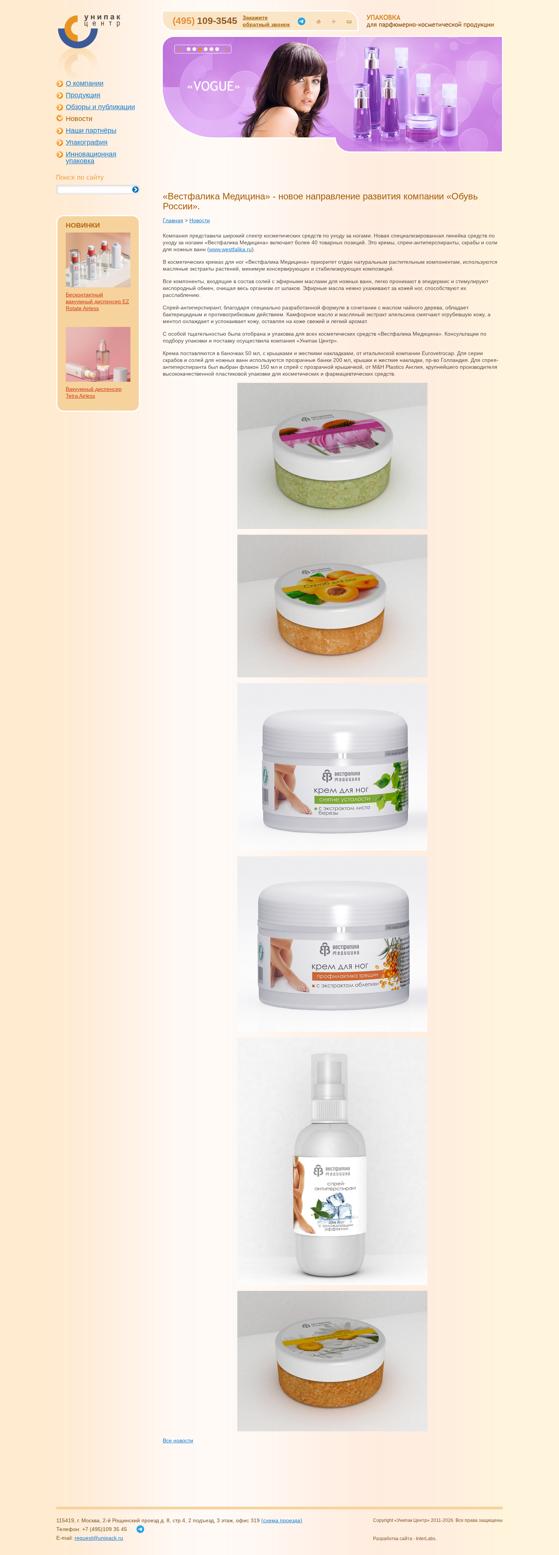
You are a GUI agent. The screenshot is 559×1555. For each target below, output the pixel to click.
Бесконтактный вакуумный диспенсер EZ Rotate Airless (97, 301)
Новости (79, 119)
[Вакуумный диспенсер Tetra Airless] (98, 380)
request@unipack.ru (99, 1538)
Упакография (87, 142)
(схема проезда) (281, 1520)
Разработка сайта (392, 1538)
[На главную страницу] (318, 21)
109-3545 (205, 20)
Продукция (83, 95)
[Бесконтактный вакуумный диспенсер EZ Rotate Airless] (98, 285)
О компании (84, 83)
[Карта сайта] (334, 21)
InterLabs (425, 1538)
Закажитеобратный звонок (266, 20)
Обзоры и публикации (100, 107)
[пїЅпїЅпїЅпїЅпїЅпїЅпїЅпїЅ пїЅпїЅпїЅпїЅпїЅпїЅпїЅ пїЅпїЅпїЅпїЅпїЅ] (88, 47)
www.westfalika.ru (230, 249)
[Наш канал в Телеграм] (301, 21)
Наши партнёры (91, 130)
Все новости (178, 1440)
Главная (173, 220)
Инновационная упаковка (91, 157)
